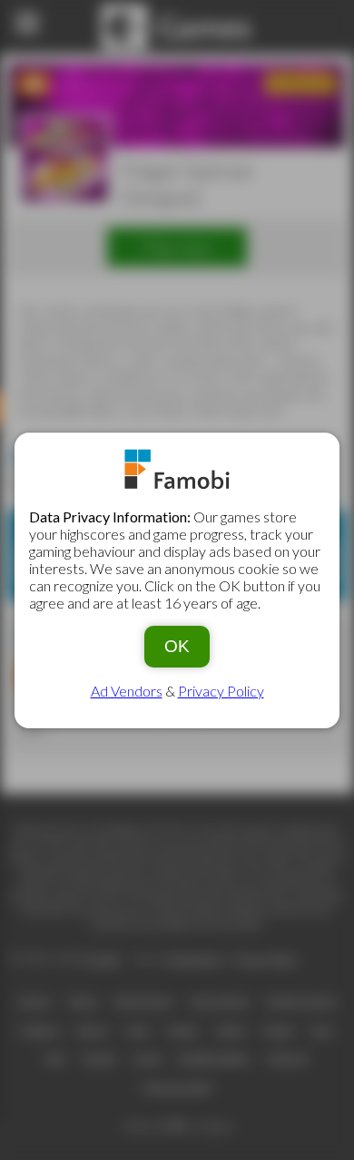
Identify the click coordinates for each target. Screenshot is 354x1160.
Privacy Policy (221, 690)
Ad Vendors (126, 690)
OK (177, 646)
